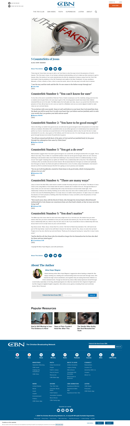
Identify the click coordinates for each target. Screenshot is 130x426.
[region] (65, 423)
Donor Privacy (53, 418)
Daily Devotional (55, 365)
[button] (35, 86)
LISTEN (81, 12)
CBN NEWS (51, 12)
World (34, 388)
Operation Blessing (38, 365)
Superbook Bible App (72, 389)
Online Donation (72, 365)
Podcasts (87, 388)
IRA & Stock (71, 370)
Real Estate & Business (71, 377)
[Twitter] (50, 69)
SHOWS (52, 384)
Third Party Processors (74, 418)
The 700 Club (38, 12)
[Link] (60, 69)
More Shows (54, 398)
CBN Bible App (54, 377)
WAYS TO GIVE (72, 363)
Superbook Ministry (73, 386)
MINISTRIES (36, 363)
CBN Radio (87, 386)
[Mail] (55, 69)
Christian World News (54, 389)
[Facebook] (46, 69)
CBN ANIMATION (73, 384)
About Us (87, 375)
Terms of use (37, 418)
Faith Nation (54, 393)
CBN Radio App (89, 391)
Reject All (99, 423)
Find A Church (54, 372)
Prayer (52, 367)
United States (36, 386)
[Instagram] (67, 410)
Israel (34, 391)
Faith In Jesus (54, 370)
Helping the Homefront (36, 370)
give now (115, 5)
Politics (34, 398)
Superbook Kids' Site (73, 393)
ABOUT (89, 12)
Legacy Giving (71, 367)
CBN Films (35, 374)
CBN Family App (55, 400)
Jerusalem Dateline (56, 395)
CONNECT (88, 363)
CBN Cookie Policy (62, 418)
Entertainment (36, 396)
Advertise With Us (90, 370)
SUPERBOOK (71, 12)
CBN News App (37, 401)
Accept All (109, 423)
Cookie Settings (90, 423)
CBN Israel (35, 367)
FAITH (60, 12)
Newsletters (88, 365)
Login (120, 2)
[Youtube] (58, 410)
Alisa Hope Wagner (38, 63)
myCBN (93, 418)
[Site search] (96, 12)
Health (34, 393)
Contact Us (112, 2)
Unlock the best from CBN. (52, 295)
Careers (86, 372)
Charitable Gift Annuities (71, 373)
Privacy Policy (45, 418)
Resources (53, 375)
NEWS (34, 384)
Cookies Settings (85, 418)
